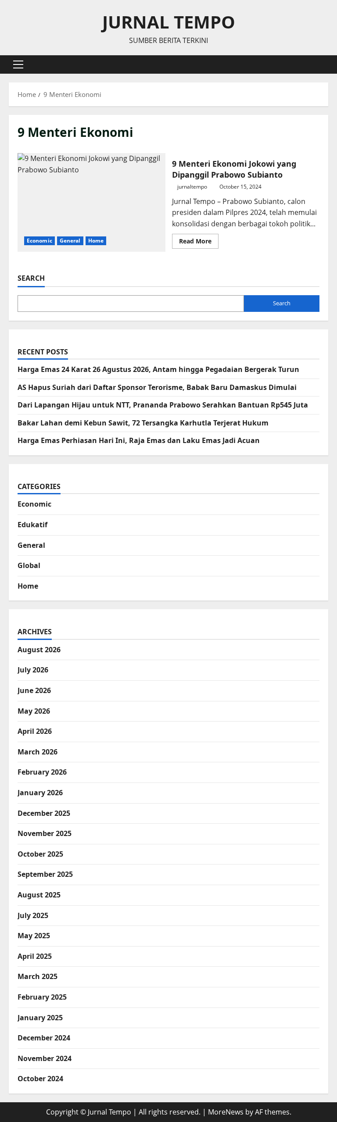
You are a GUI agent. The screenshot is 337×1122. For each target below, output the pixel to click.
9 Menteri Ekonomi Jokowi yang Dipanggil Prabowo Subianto (91, 202)
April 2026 (35, 731)
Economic (39, 240)
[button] (18, 64)
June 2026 (34, 690)
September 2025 (45, 874)
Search (31, 278)
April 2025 (35, 956)
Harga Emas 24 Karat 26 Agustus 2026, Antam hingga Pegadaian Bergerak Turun (158, 369)
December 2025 (44, 813)
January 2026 (40, 792)
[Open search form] (325, 64)
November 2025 (45, 833)
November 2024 (45, 1058)
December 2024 (44, 1038)
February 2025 (42, 997)
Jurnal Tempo (168, 22)
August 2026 (39, 649)
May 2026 (34, 711)
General (70, 240)
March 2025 (37, 976)
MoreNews (226, 1112)
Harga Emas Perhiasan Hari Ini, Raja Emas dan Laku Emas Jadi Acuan (139, 440)
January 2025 (40, 1017)
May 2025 (34, 935)
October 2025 (40, 854)
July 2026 (33, 670)
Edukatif (32, 524)
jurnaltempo (192, 186)
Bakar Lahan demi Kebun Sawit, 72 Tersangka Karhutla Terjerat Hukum (143, 423)
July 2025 (33, 915)
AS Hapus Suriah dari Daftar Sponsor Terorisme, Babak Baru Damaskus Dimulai (157, 387)
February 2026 (42, 772)
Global (29, 565)
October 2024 (40, 1078)
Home (96, 240)
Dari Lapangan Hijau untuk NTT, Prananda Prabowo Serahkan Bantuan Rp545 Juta (163, 405)
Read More (199, 242)
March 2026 (37, 752)
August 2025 (39, 895)
